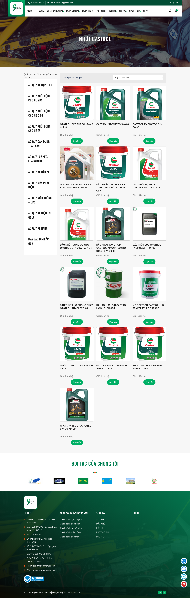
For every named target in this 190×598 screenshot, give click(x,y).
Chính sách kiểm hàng (70, 532)
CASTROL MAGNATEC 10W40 (112, 124)
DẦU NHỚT (112, 11)
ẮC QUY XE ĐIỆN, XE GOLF (39, 215)
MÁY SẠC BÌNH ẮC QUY (38, 241)
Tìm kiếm (170, 11)
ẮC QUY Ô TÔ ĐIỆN (72, 11)
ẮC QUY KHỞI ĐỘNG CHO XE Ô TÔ (39, 113)
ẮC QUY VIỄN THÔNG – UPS (40, 200)
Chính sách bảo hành (70, 524)
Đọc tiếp (77, 141)
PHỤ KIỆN (122, 11)
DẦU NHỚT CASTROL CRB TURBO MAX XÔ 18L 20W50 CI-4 (111, 187)
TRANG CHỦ (31, 11)
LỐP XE (99, 528)
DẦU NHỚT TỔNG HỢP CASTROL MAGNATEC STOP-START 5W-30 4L (112, 247)
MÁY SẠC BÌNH (103, 532)
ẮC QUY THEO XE (87, 11)
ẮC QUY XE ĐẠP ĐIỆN (40, 85)
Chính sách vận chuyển (71, 519)
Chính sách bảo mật (69, 536)
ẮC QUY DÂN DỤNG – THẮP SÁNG (40, 143)
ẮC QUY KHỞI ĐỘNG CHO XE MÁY (39, 98)
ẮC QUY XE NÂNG (38, 228)
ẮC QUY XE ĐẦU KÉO (39, 171)
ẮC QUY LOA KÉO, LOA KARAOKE (38, 158)
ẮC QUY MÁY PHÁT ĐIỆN (38, 184)
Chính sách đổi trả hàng (71, 528)
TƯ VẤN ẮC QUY (134, 11)
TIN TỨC (146, 11)
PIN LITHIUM (101, 11)
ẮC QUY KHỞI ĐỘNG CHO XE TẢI (39, 128)
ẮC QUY (41, 11)
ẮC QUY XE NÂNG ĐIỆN (55, 11)
